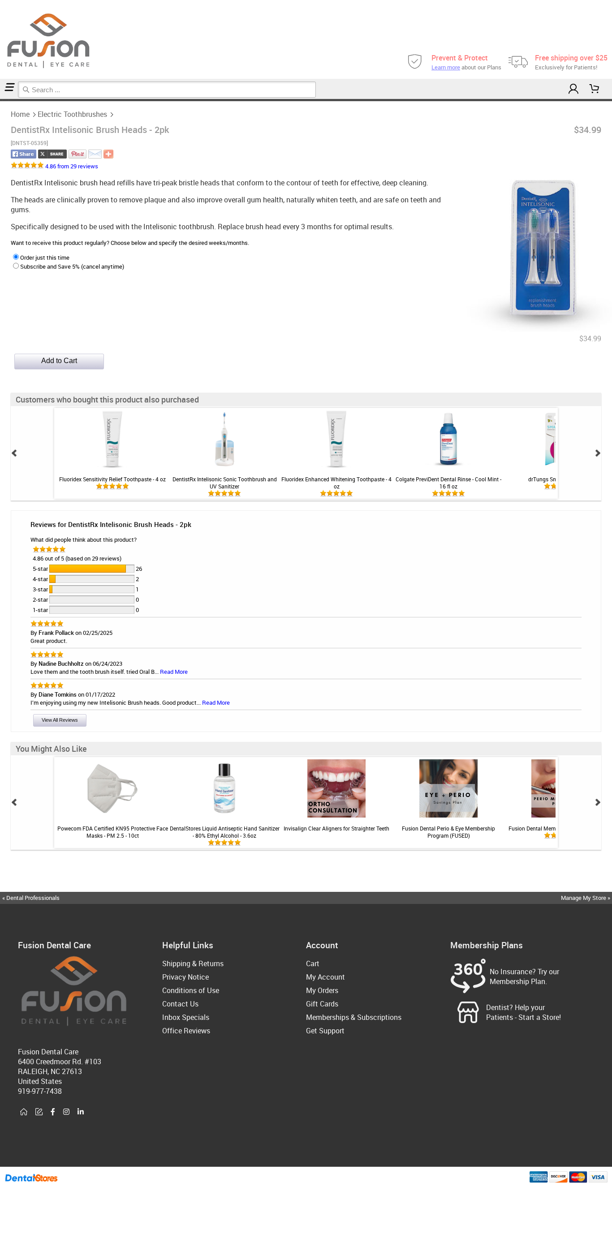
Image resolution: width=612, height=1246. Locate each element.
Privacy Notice (185, 977)
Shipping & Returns (193, 963)
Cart (312, 963)
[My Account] (573, 88)
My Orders (322, 990)
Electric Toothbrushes (72, 114)
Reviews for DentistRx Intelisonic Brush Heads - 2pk (110, 524)
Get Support (325, 1031)
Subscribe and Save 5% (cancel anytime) (72, 266)
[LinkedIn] (81, 1112)
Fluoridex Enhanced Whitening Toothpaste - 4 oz (336, 482)
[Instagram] (66, 1112)
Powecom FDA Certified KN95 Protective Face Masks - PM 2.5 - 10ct (112, 832)
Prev (14, 453)
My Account (325, 977)
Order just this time (44, 257)
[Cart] (594, 88)
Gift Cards (322, 1004)
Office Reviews (186, 1031)
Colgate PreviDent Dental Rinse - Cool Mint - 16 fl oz (448, 482)
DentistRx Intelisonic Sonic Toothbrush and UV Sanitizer (224, 482)
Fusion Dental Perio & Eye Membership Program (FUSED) (448, 832)
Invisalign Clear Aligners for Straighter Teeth (336, 828)
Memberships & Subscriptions (353, 1017)
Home (20, 114)
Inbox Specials (185, 1017)
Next (597, 453)
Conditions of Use (190, 990)
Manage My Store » (586, 898)
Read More (174, 672)
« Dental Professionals (31, 898)
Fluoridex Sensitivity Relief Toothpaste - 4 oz (112, 479)
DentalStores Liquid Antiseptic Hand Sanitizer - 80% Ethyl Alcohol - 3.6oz (225, 832)
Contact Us (180, 1004)
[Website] (23, 1112)
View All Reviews (60, 720)
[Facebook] (53, 1112)
